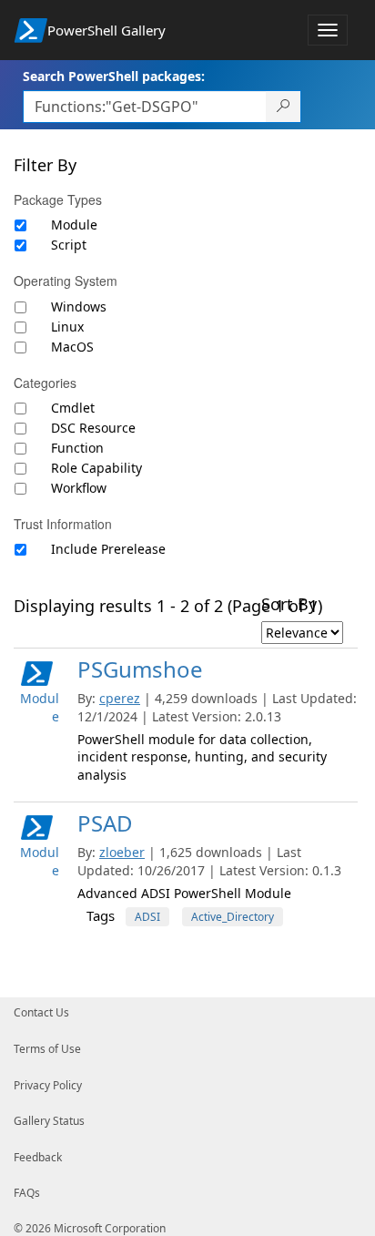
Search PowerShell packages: (114, 76)
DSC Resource (93, 427)
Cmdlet (73, 407)
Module (74, 224)
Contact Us (41, 1012)
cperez (119, 698)
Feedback (38, 1157)
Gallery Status (49, 1121)
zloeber (122, 852)
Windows (78, 306)
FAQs (27, 1192)
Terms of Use (47, 1049)
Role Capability (96, 467)
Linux (67, 326)
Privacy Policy (48, 1085)
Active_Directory (232, 916)
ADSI (147, 916)
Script (68, 244)
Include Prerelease (108, 548)
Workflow (78, 487)
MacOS (72, 346)
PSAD (105, 823)
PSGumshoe (140, 669)
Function (77, 447)
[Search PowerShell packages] (283, 106)
